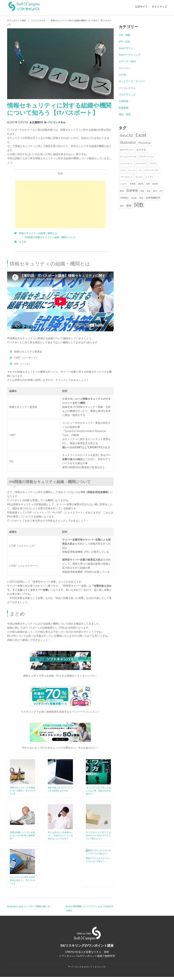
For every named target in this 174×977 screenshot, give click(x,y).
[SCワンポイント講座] (24, 5)
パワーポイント (126, 177)
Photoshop (144, 143)
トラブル (153, 163)
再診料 (141, 183)
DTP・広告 (124, 41)
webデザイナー (127, 149)
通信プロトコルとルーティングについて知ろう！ (98, 860)
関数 (139, 205)
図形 (142, 191)
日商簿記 (124, 197)
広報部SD (37, 122)
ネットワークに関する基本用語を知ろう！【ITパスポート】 (22, 880)
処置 (148, 183)
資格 (129, 205)
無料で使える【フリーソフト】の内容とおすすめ (60, 789)
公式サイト (141, 6)
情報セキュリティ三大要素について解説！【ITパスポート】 (22, 790)
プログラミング (127, 94)
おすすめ (141, 150)
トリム (122, 170)
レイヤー (149, 177)
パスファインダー (151, 170)
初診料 (155, 183)
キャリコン (125, 68)
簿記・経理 (125, 114)
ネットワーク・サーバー (132, 81)
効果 (122, 190)
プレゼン (139, 177)
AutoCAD (126, 135)
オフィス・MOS (127, 61)
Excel (141, 135)
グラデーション (146, 156)
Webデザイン (126, 48)
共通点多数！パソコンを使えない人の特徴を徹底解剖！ (22, 835)
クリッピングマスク (128, 156)
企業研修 (123, 101)
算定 (141, 197)
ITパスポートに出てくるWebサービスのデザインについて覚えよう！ (98, 835)
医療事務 (123, 108)
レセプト (123, 183)
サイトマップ (159, 6)
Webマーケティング (129, 55)
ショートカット (126, 163)
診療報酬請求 (153, 198)
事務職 (132, 183)
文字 (161, 191)
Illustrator (128, 142)
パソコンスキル (57, 122)
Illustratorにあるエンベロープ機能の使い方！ (29, 906)
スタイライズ (141, 163)
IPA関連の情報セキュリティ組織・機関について (50, 237)
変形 (149, 191)
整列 (155, 191)
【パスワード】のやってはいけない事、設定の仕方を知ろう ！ (98, 790)
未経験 (134, 198)
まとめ (22, 242)
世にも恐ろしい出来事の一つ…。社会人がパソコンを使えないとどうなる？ (60, 835)
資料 (122, 205)
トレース (131, 170)
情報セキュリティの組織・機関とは (38, 233)
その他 (122, 75)
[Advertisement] (60, 204)
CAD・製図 (124, 35)
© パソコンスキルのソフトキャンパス (87, 966)
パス (140, 170)
